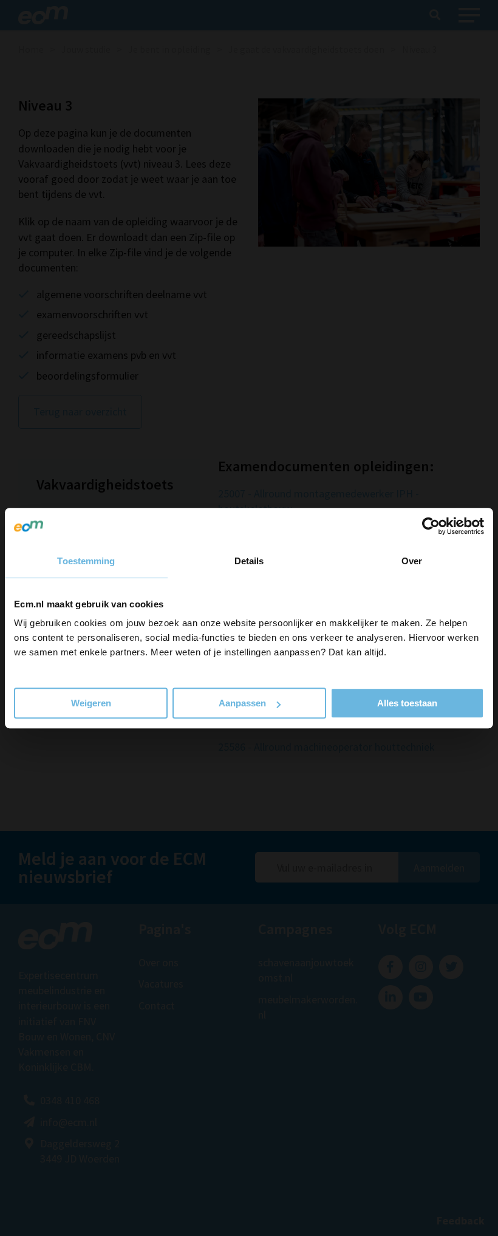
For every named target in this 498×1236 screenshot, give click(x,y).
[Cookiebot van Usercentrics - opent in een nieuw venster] (431, 526)
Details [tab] (249, 561)
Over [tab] (411, 561)
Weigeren (91, 703)
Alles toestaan (407, 703)
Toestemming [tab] (86, 561)
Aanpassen (242, 703)
